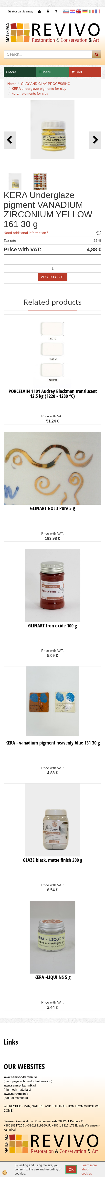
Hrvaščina (72, 11)
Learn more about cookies (89, 1169)
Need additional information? (26, 233)
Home (12, 84)
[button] (95, 140)
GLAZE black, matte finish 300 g (52, 860)
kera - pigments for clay (30, 93)
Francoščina (97, 11)
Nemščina (85, 11)
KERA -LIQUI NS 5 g (52, 977)
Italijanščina (91, 11)
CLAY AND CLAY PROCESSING (45, 84)
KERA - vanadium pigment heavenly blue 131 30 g (52, 742)
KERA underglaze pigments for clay (39, 89)
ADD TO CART (52, 277)
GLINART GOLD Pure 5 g (52, 508)
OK (71, 1169)
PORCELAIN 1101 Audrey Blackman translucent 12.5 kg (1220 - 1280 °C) (53, 393)
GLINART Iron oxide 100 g (52, 625)
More (11, 72)
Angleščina (78, 11)
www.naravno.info (16, 1094)
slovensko (66, 11)
